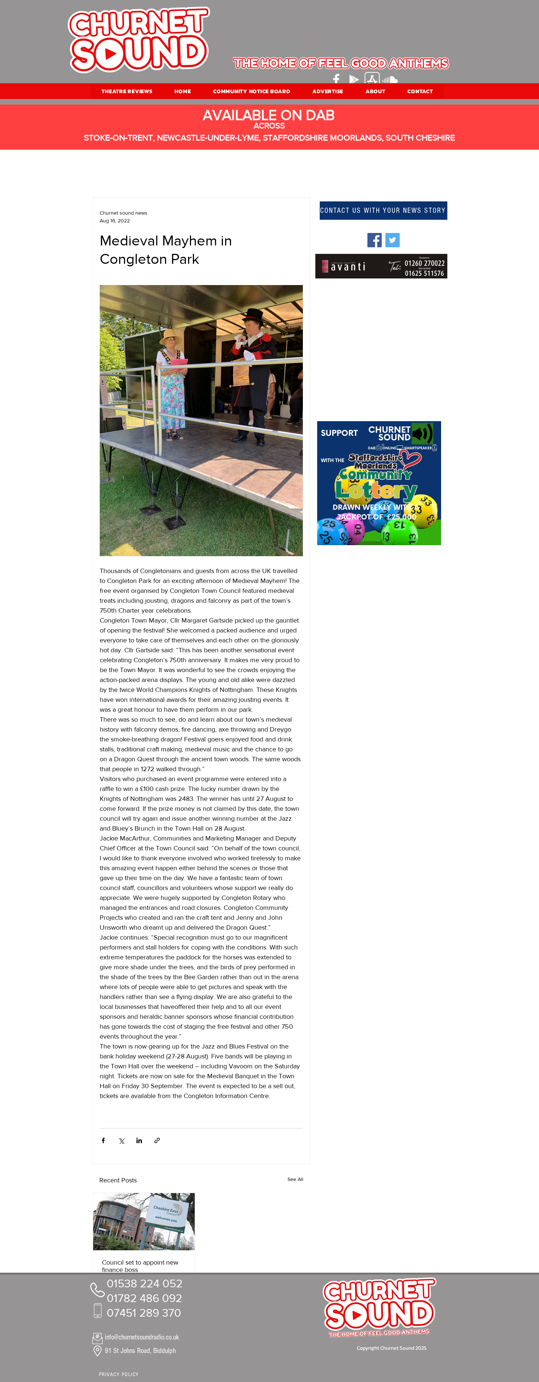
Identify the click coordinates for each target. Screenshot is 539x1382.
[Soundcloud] (390, 79)
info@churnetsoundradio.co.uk (142, 1337)
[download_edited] (372, 79)
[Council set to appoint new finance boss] (144, 1221)
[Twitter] (392, 240)
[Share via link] (157, 1140)
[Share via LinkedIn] (139, 1140)
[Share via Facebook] (103, 1140)
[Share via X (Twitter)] (121, 1140)
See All (295, 1179)
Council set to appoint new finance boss (140, 1266)
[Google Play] (354, 79)
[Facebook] (336, 79)
